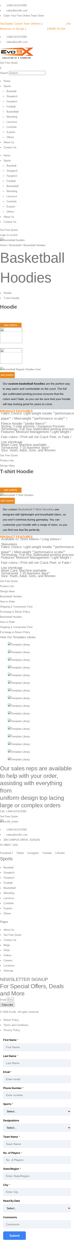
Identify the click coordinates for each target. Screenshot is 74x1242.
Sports (7, 86)
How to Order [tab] (7, 601)
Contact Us (10, 147)
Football (11, 106)
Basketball (13, 111)
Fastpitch (12, 101)
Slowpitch (12, 96)
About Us (9, 142)
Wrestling (12, 116)
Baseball (11, 91)
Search (4, 72)
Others (10, 137)
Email (3, 999)
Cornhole (12, 127)
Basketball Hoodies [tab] (11, 596)
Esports (11, 132)
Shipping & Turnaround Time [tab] (16, 606)
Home (7, 81)
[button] (37, 68)
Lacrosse (12, 121)
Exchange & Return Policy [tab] (15, 611)
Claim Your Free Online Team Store (24, 15)
